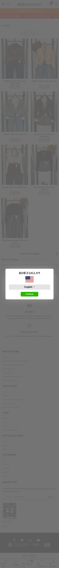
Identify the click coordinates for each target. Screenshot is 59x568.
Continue (29, 294)
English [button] (28, 287)
